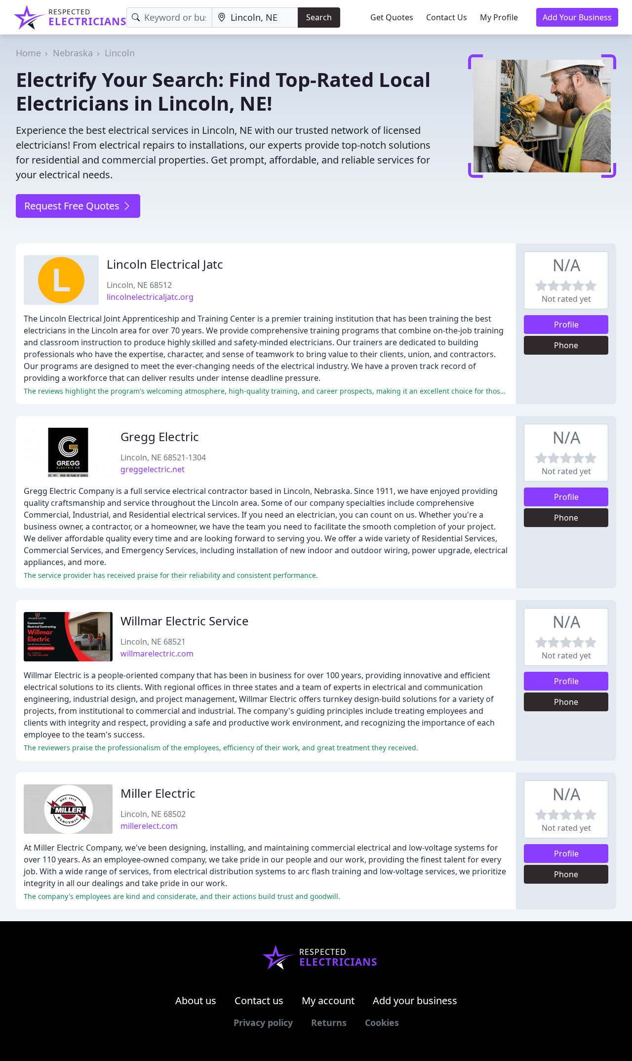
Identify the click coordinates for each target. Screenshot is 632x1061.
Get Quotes (391, 17)
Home (28, 53)
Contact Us (446, 17)
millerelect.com (149, 825)
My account (328, 1000)
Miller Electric (158, 793)
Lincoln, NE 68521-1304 (163, 457)
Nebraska (73, 53)
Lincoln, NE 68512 (139, 285)
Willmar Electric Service (184, 620)
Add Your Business (577, 17)
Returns (329, 1022)
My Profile (499, 17)
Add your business (415, 1000)
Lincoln (120, 53)
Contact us (259, 1000)
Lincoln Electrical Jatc (165, 264)
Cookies (382, 1022)
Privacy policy (263, 1022)
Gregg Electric (159, 436)
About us (195, 1000)
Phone (566, 345)
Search (319, 17)
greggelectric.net (152, 469)
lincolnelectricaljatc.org (150, 296)
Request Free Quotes (73, 205)
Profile (566, 324)
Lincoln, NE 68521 (153, 641)
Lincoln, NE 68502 (153, 814)
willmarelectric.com (157, 653)
